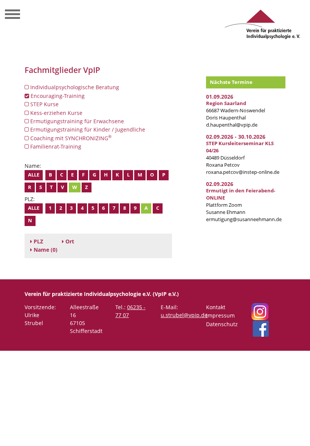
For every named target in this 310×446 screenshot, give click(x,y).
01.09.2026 (219, 96)
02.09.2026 (219, 183)
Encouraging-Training (57, 95)
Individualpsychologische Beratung (74, 87)
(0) (45, 249)
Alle (33, 175)
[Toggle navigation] (12, 15)
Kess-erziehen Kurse (55, 112)
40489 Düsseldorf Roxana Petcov (240, 154)
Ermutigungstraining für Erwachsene (76, 121)
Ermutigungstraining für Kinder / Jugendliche (87, 129)
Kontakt (215, 307)
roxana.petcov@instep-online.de (242, 172)
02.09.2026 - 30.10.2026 (235, 136)
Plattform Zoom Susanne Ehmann (240, 201)
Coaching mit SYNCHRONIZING (70, 138)
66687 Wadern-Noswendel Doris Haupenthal (235, 110)
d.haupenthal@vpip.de (231, 125)
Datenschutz (222, 324)
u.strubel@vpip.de (184, 315)
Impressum (220, 315)
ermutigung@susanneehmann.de (244, 219)
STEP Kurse (44, 104)
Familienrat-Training (55, 146)
